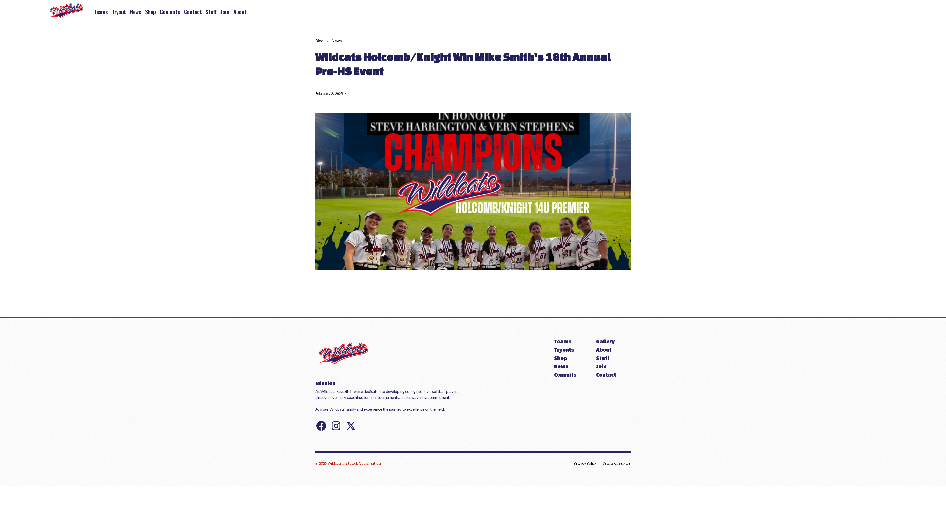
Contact (193, 11)
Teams (101, 11)
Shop (150, 11)
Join (224, 11)
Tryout (119, 11)
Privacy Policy (585, 463)
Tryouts (564, 350)
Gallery (605, 341)
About (240, 11)
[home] (66, 11)
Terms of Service (617, 463)
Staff (211, 11)
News (135, 11)
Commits (170, 11)
